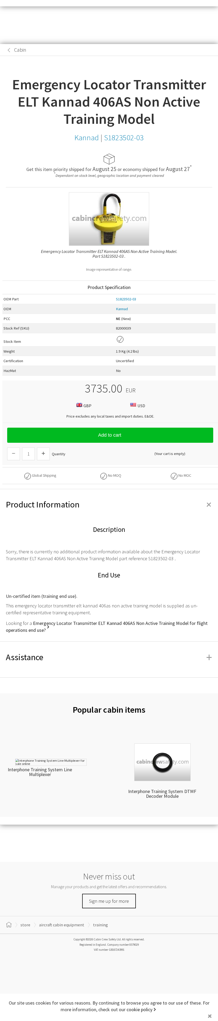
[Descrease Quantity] (13, 454)
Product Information (109, 504)
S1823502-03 (126, 299)
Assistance (109, 657)
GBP (87, 405)
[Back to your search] (9, 50)
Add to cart (109, 435)
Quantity (58, 454)
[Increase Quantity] (43, 454)
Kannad (122, 308)
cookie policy (139, 1009)
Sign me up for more (109, 901)
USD (141, 405)
